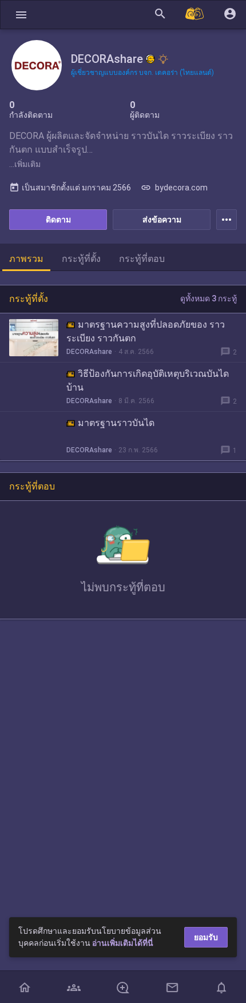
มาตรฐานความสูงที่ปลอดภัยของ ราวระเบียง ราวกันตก (145, 331)
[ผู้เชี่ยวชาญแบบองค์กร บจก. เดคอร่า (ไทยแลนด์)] (163, 59)
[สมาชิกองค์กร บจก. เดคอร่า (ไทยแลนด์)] (150, 59)
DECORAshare (89, 352)
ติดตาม (58, 219)
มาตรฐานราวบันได (116, 422)
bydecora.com (174, 187)
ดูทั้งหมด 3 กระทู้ (208, 298)
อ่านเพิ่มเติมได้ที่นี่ (122, 943)
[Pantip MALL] (195, 15)
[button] (21, 15)
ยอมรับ (206, 937)
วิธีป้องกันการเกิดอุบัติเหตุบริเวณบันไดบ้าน (147, 380)
